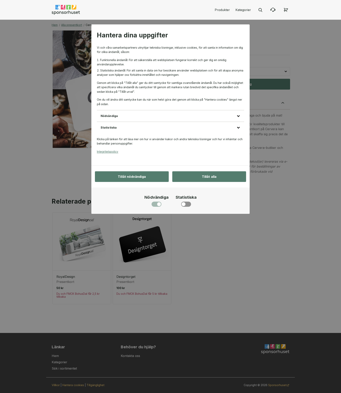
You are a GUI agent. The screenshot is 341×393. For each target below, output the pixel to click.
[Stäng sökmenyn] (260, 9)
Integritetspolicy (107, 151)
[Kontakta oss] (272, 9)
